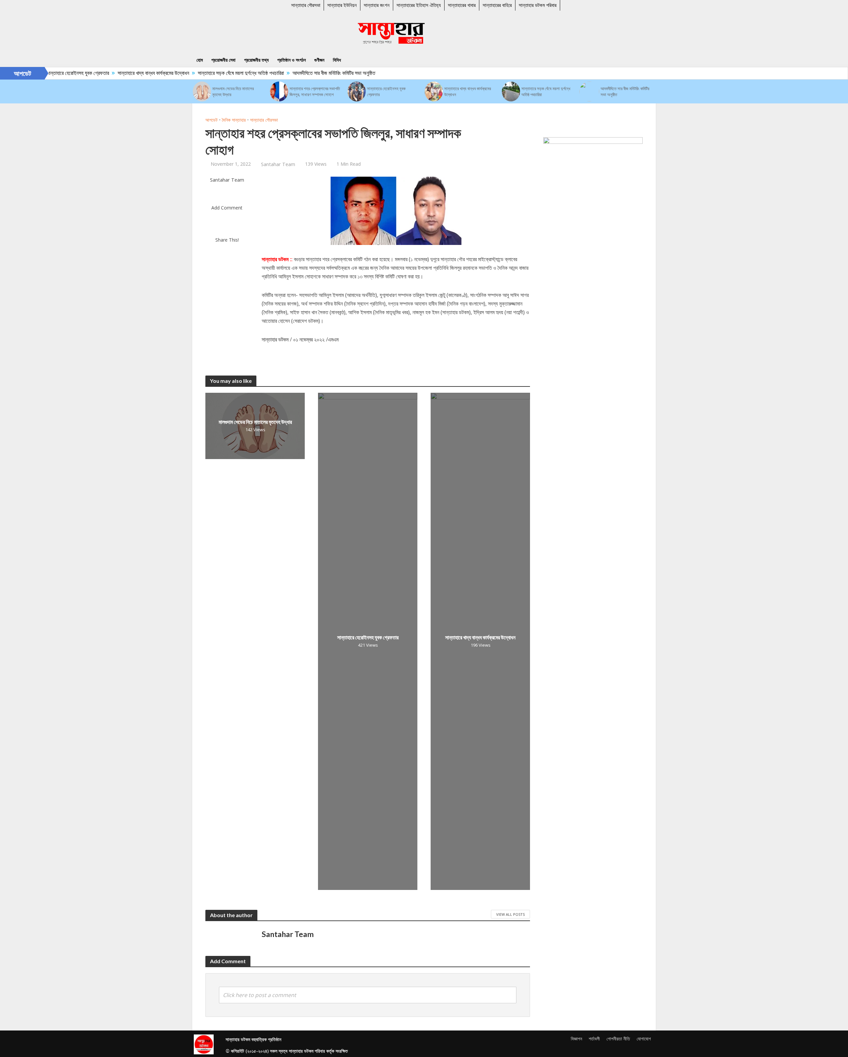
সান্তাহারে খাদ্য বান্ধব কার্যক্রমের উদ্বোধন (135, 73)
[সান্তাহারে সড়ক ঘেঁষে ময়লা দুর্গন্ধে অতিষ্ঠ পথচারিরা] (511, 91)
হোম (199, 60)
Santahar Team (278, 164)
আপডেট (211, 120)
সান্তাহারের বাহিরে (497, 5)
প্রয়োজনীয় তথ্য (256, 60)
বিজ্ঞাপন (576, 1038)
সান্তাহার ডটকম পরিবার (537, 5)
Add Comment (226, 208)
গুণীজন (319, 60)
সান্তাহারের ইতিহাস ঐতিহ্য (419, 5)
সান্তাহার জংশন (377, 5)
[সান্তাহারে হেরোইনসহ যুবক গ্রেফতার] (356, 91)
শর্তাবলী (594, 1038)
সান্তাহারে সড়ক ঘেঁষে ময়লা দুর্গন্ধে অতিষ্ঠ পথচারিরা (223, 73)
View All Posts (510, 914)
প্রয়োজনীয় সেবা (223, 60)
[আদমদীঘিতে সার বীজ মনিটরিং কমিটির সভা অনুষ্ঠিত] (589, 91)
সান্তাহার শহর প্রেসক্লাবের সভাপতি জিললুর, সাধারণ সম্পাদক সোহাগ (315, 91)
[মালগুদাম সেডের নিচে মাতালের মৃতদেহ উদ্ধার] (202, 91)
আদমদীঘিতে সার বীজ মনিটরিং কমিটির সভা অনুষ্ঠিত (316, 73)
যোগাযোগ (644, 1038)
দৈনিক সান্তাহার (234, 120)
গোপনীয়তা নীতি (618, 1038)
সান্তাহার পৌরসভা (305, 5)
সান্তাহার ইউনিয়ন (342, 5)
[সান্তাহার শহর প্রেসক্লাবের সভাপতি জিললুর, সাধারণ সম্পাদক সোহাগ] (279, 91)
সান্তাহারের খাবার (462, 5)
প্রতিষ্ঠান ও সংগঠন (291, 60)
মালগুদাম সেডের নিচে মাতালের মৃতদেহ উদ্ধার (233, 91)
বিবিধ (337, 60)
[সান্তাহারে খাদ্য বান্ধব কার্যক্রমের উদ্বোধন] (434, 91)
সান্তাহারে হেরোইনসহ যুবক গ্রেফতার (60, 73)
